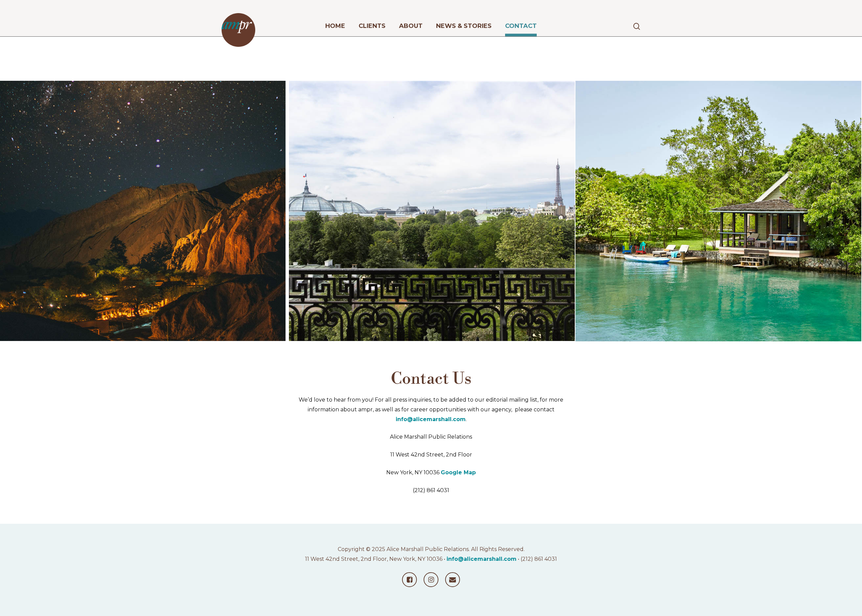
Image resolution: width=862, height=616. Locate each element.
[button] (849, 3)
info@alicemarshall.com (431, 419)
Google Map (458, 472)
